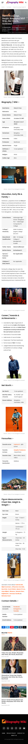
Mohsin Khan (20, 591)
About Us (14, 735)
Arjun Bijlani (5, 591)
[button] (3, 2)
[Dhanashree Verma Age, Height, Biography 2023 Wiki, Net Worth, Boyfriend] (14, 666)
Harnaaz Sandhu (14, 594)
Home (3, 733)
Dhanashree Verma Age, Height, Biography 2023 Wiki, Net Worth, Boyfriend (12, 677)
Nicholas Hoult (6, 596)
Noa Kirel (4, 589)
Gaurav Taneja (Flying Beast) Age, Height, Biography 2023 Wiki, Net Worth (12, 701)
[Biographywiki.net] (15, 2)
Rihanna (12, 591)
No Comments (21, 29)
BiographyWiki (7, 27)
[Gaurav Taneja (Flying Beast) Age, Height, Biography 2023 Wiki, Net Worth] (14, 691)
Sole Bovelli (19, 585)
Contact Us (20, 733)
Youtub (15, 611)
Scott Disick (12, 589)
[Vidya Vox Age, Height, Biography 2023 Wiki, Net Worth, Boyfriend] (14, 644)
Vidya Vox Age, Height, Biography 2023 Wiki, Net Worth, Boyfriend (12, 653)
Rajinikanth (17, 444)
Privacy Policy (11, 733)
